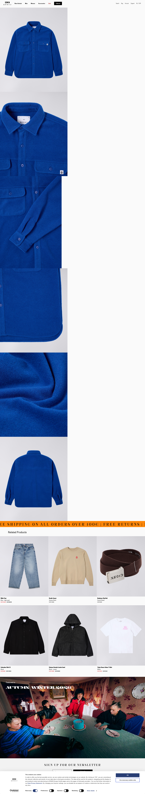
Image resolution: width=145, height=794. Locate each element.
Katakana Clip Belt (102, 599)
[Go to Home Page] (7, 3)
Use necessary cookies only (127, 780)
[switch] (51, 790)
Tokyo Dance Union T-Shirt (104, 668)
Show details (91, 790)
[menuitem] (18, 3)
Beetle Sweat (52, 599)
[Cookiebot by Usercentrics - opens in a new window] (14, 790)
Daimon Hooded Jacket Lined (57, 668)
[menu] (38, 3)
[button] (138, 3)
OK (128, 775)
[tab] (63, 3)
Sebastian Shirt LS (6, 668)
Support (132, 3)
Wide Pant (5, 599)
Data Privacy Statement (35, 783)
